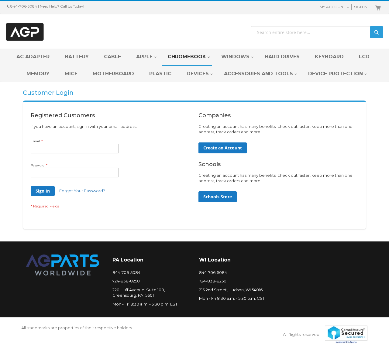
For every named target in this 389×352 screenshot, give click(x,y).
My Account (332, 7)
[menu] (194, 65)
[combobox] (317, 32)
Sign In (360, 7)
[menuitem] (33, 57)
